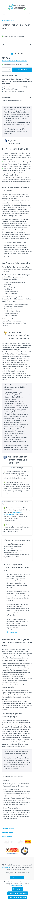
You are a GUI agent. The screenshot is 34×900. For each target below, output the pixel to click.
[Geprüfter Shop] (24, 851)
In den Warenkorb (22, 69)
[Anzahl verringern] (3, 70)
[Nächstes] (31, 45)
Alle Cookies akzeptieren (17, 897)
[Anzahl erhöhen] (10, 70)
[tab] (16, 99)
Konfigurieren (17, 889)
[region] (17, 45)
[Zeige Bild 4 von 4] (21, 53)
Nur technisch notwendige (17, 893)
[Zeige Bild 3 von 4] (18, 53)
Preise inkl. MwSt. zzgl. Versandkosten (14, 61)
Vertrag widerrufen (17, 877)
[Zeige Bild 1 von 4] (12, 53)
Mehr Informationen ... (17, 885)
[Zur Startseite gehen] (17, 6)
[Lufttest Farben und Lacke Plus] (17, 45)
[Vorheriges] (3, 45)
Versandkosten (6, 867)
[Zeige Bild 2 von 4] (15, 53)
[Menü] (4, 13)
